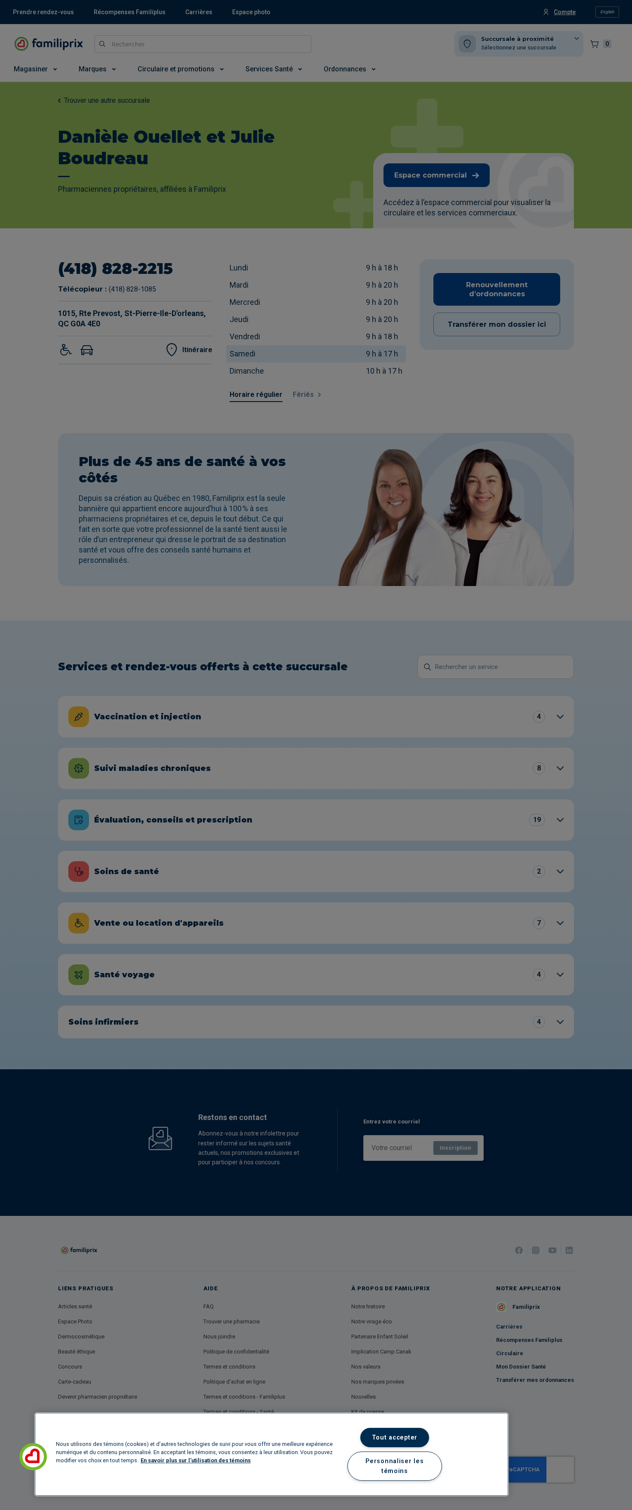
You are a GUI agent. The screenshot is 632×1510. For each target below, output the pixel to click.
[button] (33, 1456)
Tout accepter (394, 1437)
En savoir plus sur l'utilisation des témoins (196, 1460)
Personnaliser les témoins (394, 1466)
